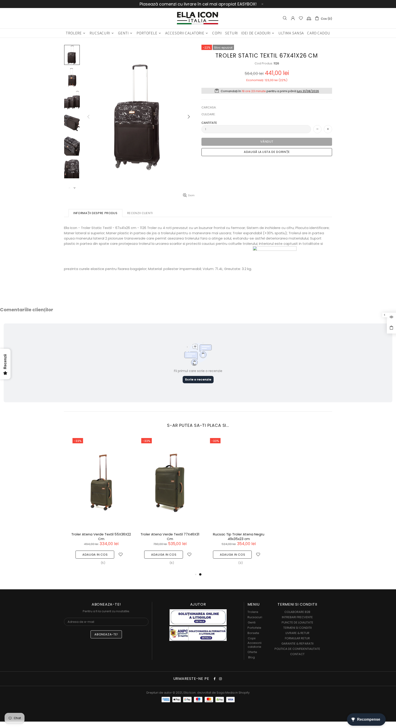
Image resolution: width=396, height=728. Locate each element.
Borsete (253, 633)
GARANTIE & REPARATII (297, 643)
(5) (96, 563)
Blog (251, 657)
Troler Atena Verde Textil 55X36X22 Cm (95, 536)
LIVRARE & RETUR (297, 633)
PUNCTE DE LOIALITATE (297, 622)
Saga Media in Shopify (233, 693)
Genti (252, 622)
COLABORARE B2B (297, 612)
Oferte (252, 652)
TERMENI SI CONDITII (297, 628)
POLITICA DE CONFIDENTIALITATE (297, 649)
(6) (165, 563)
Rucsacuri (255, 617)
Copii (252, 638)
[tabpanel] (232, 504)
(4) (302, 558)
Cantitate (209, 123)
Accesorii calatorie (254, 645)
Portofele (254, 628)
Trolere (253, 612)
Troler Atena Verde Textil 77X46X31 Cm (163, 536)
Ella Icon (198, 18)
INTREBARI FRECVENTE (297, 617)
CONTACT (297, 654)
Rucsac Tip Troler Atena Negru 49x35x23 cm (232, 536)
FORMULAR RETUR (297, 638)
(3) (234, 563)
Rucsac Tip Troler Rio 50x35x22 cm (301, 534)
